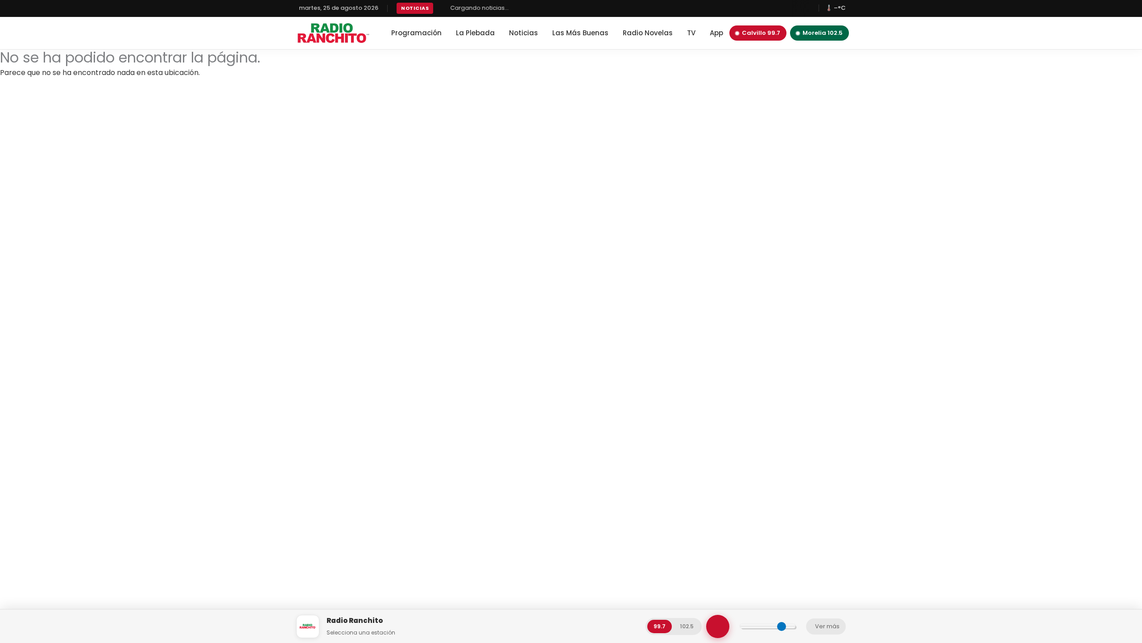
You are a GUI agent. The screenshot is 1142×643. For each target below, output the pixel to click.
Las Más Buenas (580, 33)
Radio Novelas (648, 33)
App (716, 33)
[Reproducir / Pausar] (717, 626)
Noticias (523, 33)
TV (691, 33)
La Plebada (475, 33)
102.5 (687, 626)
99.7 (660, 626)
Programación (416, 33)
